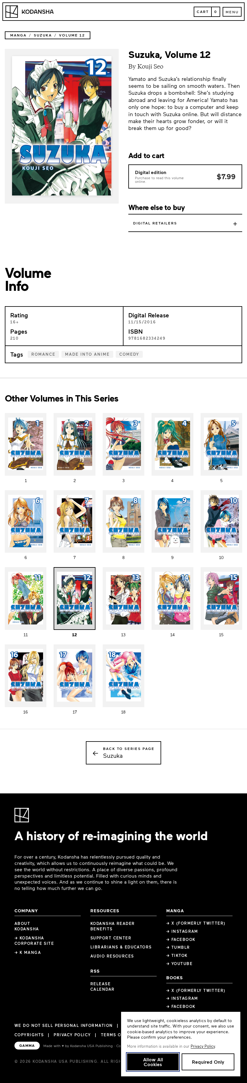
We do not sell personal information (63, 1025)
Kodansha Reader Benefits (112, 926)
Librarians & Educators (121, 947)
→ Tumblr (178, 947)
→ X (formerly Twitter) (196, 923)
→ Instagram (182, 931)
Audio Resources (112, 956)
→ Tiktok (177, 955)
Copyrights (29, 1034)
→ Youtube (179, 963)
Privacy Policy (72, 1034)
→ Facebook (180, 939)
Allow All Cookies (153, 1061)
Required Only (208, 1062)
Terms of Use (117, 1034)
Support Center (110, 937)
